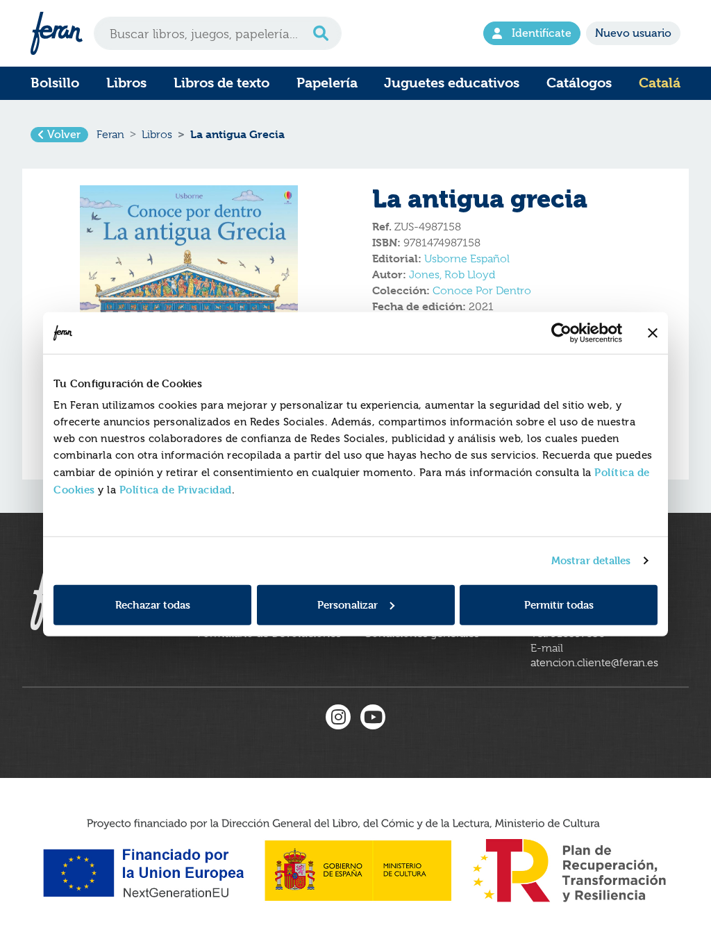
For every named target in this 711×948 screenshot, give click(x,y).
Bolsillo (55, 83)
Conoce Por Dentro (482, 291)
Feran (110, 134)
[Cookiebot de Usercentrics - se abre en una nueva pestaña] (561, 333)
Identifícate (541, 33)
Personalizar (347, 604)
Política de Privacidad (175, 489)
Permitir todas (559, 604)
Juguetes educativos (451, 83)
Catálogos (579, 83)
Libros (126, 83)
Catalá (659, 83)
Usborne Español (467, 259)
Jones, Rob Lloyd (452, 275)
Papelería (327, 83)
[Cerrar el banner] (653, 333)
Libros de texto (221, 83)
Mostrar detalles (591, 560)
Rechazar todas (152, 604)
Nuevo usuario (633, 33)
